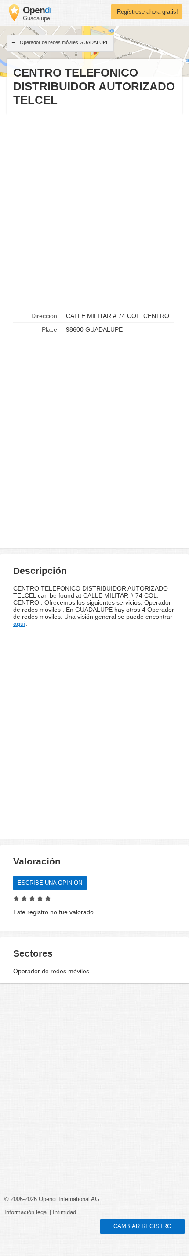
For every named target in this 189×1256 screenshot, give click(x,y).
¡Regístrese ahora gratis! (146, 12)
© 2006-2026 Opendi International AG (51, 1199)
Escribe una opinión (50, 883)
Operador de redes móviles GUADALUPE (63, 42)
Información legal (26, 1212)
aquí (19, 623)
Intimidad (64, 1212)
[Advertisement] (94, 208)
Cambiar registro (142, 1226)
